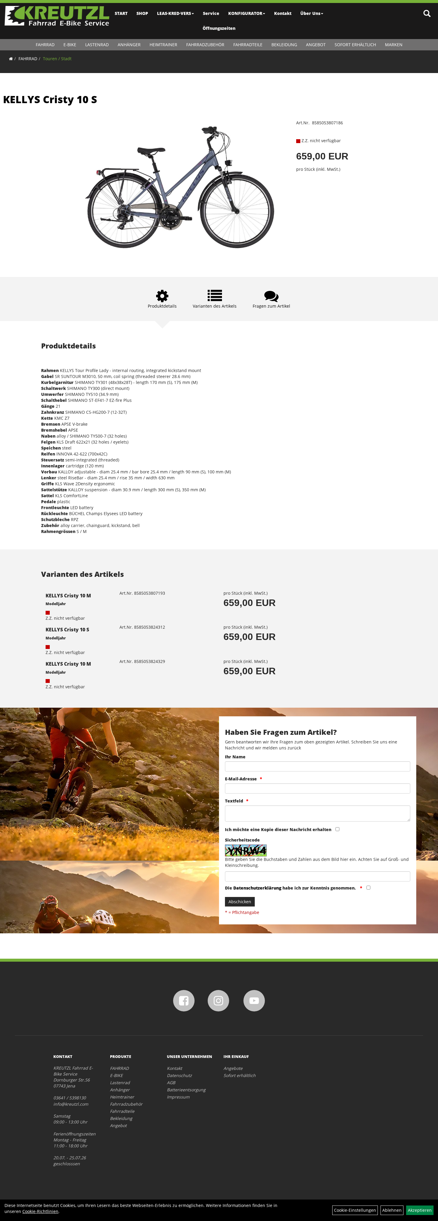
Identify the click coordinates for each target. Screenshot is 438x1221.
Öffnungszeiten (219, 28)
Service (211, 13)
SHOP (142, 13)
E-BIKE (69, 44)
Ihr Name (235, 757)
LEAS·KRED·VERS (174, 13)
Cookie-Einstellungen (355, 1210)
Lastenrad (97, 44)
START (121, 13)
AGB (171, 1082)
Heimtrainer (163, 44)
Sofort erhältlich (355, 44)
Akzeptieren (420, 1210)
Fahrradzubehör (205, 44)
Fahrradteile (248, 44)
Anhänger (129, 44)
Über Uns (310, 13)
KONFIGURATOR (245, 13)
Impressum (178, 1097)
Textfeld (234, 801)
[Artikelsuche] (427, 14)
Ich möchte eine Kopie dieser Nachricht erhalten (278, 829)
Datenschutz (179, 1075)
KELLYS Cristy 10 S (50, 99)
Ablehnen (392, 1210)
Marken (394, 44)
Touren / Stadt (57, 58)
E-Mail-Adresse (241, 779)
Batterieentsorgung (186, 1090)
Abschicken (240, 901)
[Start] (11, 58)
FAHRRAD (45, 44)
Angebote (233, 1068)
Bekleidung (284, 44)
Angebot (316, 44)
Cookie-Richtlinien (40, 1211)
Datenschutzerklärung (257, 888)
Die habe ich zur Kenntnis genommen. (291, 888)
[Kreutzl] (57, 16)
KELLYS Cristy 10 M (68, 595)
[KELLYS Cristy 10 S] (182, 189)
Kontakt (282, 13)
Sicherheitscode (242, 840)
